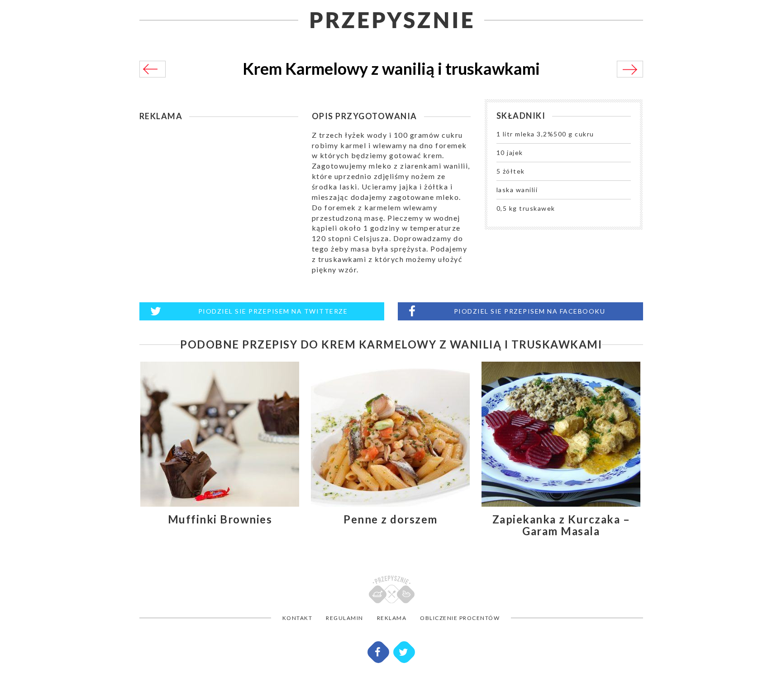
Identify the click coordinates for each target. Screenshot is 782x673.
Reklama (392, 618)
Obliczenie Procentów (460, 618)
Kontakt (297, 618)
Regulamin (344, 618)
